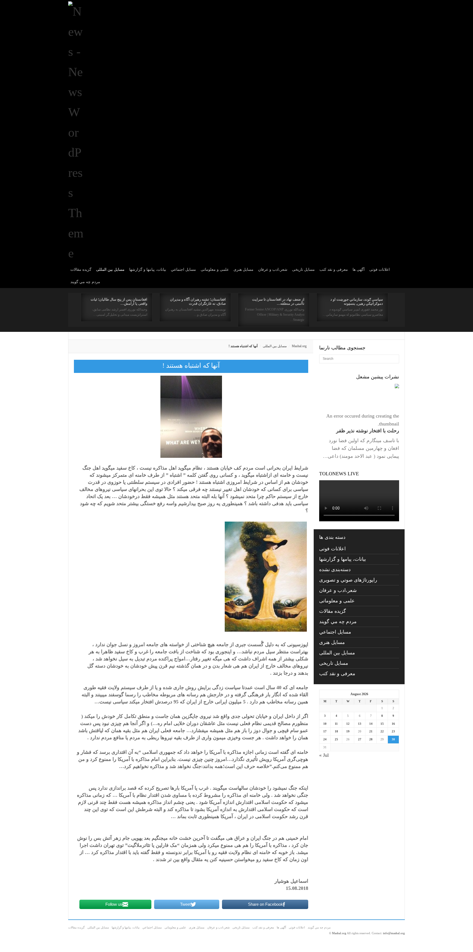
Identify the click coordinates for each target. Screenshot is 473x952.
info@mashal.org (394, 933)
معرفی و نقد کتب (333, 270)
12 (348, 723)
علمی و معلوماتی (215, 270)
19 (348, 731)
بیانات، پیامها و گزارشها (147, 270)
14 (371, 723)
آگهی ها (359, 270)
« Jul (324, 755)
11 (336, 723)
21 (371, 731)
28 (371, 739)
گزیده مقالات (80, 270)
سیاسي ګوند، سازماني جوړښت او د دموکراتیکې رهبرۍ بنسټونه (356, 301)
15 (382, 723)
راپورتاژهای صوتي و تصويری (348, 580)
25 (336, 739)
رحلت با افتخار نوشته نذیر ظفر (367, 430)
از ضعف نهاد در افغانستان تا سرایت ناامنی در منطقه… (278, 301)
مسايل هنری (243, 270)
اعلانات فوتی (379, 270)
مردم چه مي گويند (85, 282)
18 (336, 731)
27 (359, 739)
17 (325, 731)
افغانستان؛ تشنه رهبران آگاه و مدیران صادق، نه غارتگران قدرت (198, 301)
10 (325, 723)
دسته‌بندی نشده (335, 569)
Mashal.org (299, 346)
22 (382, 731)
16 (393, 723)
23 (393, 731)
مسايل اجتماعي (183, 270)
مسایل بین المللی (110, 270)
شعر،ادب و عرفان (272, 270)
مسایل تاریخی (303, 270)
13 (359, 723)
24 (325, 739)
